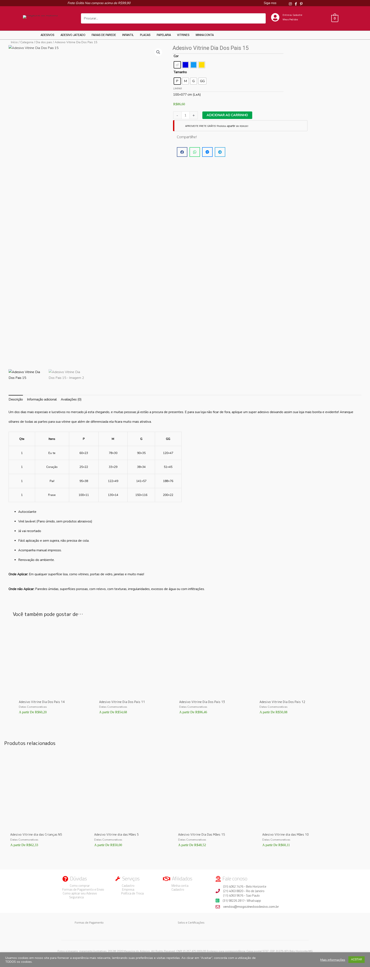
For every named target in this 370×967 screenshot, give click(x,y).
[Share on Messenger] (207, 152)
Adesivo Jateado (73, 35)
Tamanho (180, 72)
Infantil (128, 35)
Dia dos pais (44, 42)
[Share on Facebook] (182, 152)
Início (14, 42)
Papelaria (164, 35)
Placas (145, 35)
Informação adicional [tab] (42, 399)
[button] (158, 52)
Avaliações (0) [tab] (71, 399)
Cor (176, 56)
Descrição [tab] (16, 399)
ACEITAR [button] (356, 959)
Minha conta (205, 35)
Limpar (177, 88)
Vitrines (183, 35)
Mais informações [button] (332, 960)
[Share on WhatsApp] (194, 152)
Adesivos (47, 35)
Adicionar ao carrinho (227, 115)
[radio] (177, 65)
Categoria (26, 42)
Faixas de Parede (104, 35)
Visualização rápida (53, 693)
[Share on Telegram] (220, 152)
